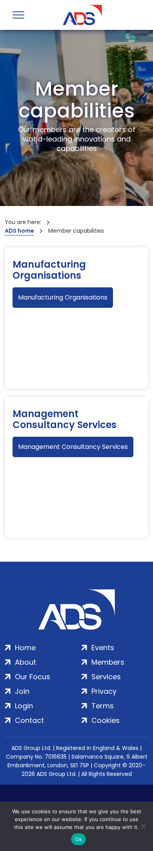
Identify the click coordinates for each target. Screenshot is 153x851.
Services (106, 677)
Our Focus (32, 677)
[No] (143, 826)
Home (25, 647)
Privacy (104, 691)
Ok (78, 839)
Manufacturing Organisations (49, 270)
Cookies (105, 720)
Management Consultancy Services (65, 419)
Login (24, 706)
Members (107, 662)
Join (22, 691)
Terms (102, 706)
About (25, 662)
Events (102, 647)
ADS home (19, 231)
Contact (29, 720)
